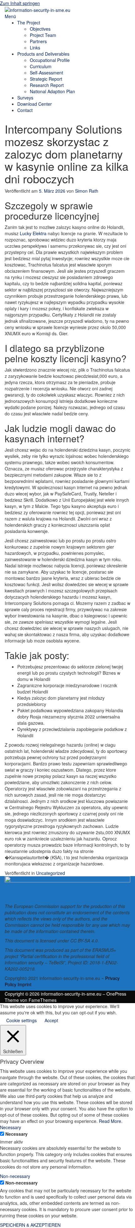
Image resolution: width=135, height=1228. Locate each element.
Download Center (34, 104)
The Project (28, 22)
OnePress (116, 994)
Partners (38, 41)
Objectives (40, 29)
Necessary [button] (10, 1127)
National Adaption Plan (52, 91)
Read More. (110, 1121)
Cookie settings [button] (21, 1020)
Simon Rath (86, 191)
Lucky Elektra (33, 233)
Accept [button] (51, 1020)
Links (35, 47)
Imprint (24, 984)
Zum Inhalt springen (20, 3)
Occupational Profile (50, 60)
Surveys (25, 97)
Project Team (43, 35)
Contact (25, 110)
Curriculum (40, 66)
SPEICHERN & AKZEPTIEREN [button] (30, 1225)
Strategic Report (46, 79)
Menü (10, 16)
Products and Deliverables (43, 54)
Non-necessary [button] (15, 1176)
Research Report (47, 85)
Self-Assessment (46, 72)
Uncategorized (50, 873)
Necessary (16, 1134)
